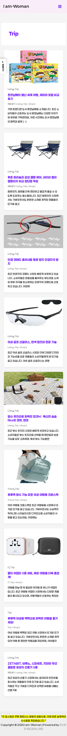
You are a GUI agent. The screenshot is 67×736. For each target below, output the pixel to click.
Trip (17, 89)
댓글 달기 (11, 104)
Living (11, 89)
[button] (3, 66)
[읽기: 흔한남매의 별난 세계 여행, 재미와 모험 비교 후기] (33, 66)
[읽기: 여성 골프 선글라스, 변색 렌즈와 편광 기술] (33, 313)
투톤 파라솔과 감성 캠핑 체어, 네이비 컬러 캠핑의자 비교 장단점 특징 (32, 179)
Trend (11, 489)
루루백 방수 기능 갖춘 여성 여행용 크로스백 (33, 494)
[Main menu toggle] (60, 6)
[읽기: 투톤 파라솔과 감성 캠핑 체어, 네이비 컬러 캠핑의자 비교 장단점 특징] (33, 148)
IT (8, 567)
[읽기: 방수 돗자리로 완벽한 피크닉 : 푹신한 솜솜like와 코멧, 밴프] (33, 388)
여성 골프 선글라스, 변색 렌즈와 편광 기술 (32, 342)
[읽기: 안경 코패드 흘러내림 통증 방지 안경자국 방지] (33, 231)
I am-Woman (16, 6)
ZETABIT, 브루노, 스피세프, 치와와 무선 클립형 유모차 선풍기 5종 (32, 665)
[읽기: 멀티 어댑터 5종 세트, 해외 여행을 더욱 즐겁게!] (33, 544)
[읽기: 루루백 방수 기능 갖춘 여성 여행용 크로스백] (33, 466)
